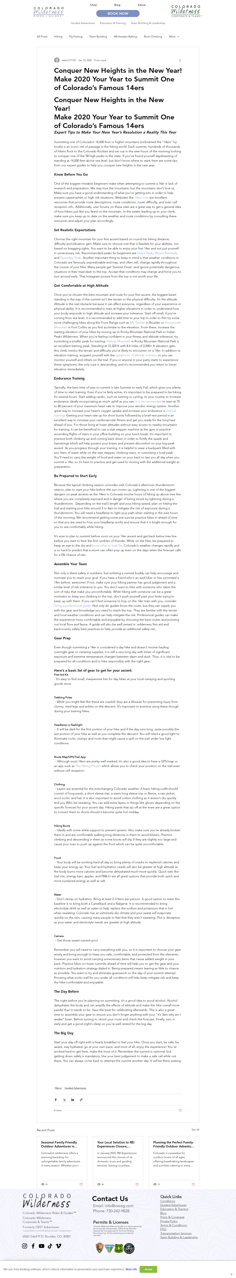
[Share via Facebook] (55, 1099)
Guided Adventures (75, 1087)
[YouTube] (41, 1246)
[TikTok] (50, 1246)
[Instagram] (24, 1246)
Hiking (58, 36)
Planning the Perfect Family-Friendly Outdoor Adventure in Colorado (173, 1144)
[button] (141, 4)
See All (195, 1129)
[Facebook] (33, 1246)
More (172, 36)
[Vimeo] (58, 1246)
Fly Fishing (75, 36)
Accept (148, 1269)
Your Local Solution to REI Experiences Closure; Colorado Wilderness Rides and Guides (116, 1144)
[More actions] (180, 60)
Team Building (98, 36)
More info (131, 1269)
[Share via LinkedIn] (72, 1099)
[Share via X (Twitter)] (64, 1099)
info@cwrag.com (119, 1205)
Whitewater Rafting (125, 36)
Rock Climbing (153, 36)
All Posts (42, 36)
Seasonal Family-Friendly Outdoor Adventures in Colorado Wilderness (59, 1144)
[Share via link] (81, 1099)
